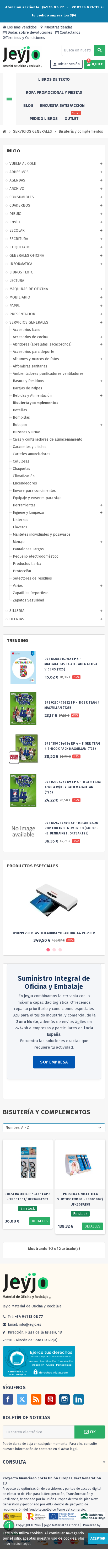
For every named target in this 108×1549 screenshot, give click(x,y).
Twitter (22, 1399)
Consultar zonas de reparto (30, 1089)
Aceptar (97, 1538)
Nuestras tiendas (56, 27)
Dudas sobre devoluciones (29, 32)
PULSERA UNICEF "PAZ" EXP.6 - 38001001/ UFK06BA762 (27, 1196)
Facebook (8, 1399)
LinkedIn (78, 1399)
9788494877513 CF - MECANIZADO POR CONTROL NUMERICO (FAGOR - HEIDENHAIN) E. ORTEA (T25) (71, 828)
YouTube (50, 1399)
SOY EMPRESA (54, 1062)
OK (92, 1432)
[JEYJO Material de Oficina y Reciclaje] (22, 56)
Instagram (64, 1399)
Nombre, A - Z (17, 1127)
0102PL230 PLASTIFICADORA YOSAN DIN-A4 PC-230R (54, 933)
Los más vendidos (20, 27)
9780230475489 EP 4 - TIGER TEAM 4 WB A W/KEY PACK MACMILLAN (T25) (73, 787)
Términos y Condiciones (24, 38)
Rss (36, 1399)
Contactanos (69, 32)
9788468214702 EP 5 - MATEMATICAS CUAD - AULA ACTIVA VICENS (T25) (71, 664)
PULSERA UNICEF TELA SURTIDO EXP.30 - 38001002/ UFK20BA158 (80, 1199)
